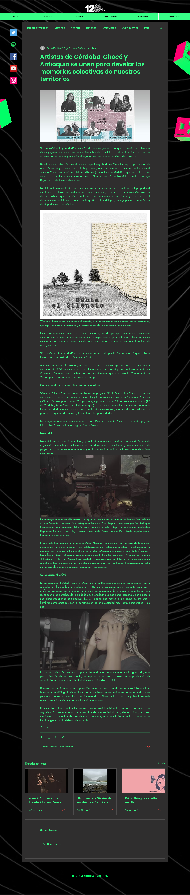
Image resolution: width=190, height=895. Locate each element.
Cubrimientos (130, 27)
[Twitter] (13, 32)
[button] (161, 28)
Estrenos (59, 27)
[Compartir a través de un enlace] (63, 737)
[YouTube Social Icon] (13, 68)
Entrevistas (109, 27)
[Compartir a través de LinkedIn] (56, 737)
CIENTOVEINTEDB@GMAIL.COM (90, 876)
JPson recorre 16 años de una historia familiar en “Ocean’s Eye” (94, 800)
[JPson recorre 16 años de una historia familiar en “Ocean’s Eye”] (95, 781)
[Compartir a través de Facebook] (41, 737)
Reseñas (91, 27)
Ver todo (161, 763)
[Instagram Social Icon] (13, 80)
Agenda (75, 27)
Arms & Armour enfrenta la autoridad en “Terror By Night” (46, 800)
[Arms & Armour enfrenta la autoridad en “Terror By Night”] (46, 781)
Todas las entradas (37, 27)
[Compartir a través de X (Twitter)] (48, 737)
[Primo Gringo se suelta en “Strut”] (143, 781)
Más (146, 27)
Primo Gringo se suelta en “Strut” (141, 800)
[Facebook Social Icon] (13, 56)
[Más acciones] (148, 48)
